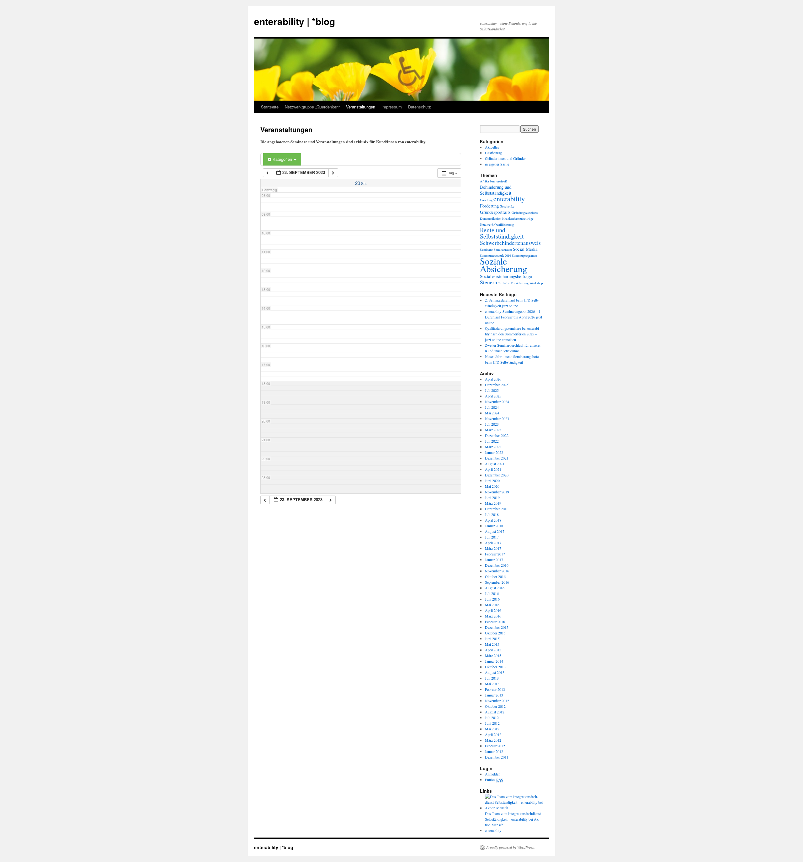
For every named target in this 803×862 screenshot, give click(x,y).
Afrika (484, 181)
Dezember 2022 (496, 435)
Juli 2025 (492, 390)
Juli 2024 (492, 407)
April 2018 (493, 520)
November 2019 (497, 491)
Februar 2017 (495, 553)
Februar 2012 (495, 745)
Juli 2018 (492, 514)
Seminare (486, 249)
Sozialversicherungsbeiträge (506, 276)
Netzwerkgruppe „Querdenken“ (312, 107)
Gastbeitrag (493, 152)
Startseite (270, 107)
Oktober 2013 (495, 666)
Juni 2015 (492, 638)
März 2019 (493, 503)
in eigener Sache (497, 163)
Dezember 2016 (496, 565)
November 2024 (497, 401)
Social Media (525, 249)
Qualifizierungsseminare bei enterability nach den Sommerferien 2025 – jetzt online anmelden (512, 334)
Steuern (488, 282)
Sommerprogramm (524, 255)
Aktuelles (492, 147)
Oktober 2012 (495, 706)
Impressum (391, 107)
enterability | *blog (294, 21)
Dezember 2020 (496, 474)
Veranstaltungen (360, 107)
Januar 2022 (494, 452)
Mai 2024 (492, 412)
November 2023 (497, 418)
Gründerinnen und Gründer (505, 158)
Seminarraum (503, 249)
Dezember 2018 (496, 508)
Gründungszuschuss (525, 212)
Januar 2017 (494, 559)
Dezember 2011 (496, 757)
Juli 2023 (492, 424)
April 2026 (493, 378)
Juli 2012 (492, 717)
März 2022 (493, 446)
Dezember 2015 (496, 627)
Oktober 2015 (495, 632)
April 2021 (493, 469)
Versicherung (520, 283)
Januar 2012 (494, 751)
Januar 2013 (494, 694)
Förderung (489, 205)
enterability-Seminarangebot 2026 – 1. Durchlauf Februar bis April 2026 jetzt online (513, 317)
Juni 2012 (492, 723)
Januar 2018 (494, 525)
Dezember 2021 (496, 457)
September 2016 (497, 582)
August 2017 (494, 531)
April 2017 (493, 542)
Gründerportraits (495, 212)
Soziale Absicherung (503, 265)
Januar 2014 (494, 661)
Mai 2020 (492, 486)
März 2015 (493, 655)
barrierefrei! (498, 181)
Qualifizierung (504, 224)
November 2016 (497, 570)
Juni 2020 (492, 480)
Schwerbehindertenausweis (510, 242)
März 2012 (493, 740)
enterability (509, 198)
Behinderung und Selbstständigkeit (495, 190)
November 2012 (497, 700)
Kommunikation (490, 218)
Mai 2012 (492, 728)
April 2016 (493, 610)
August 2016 (494, 587)
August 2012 (494, 711)
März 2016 (493, 615)
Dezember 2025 (496, 384)
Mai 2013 (492, 683)
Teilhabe (504, 283)
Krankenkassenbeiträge (518, 218)
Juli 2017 (492, 536)
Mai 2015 (492, 644)
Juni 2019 (492, 497)
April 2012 (493, 734)
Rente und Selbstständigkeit (502, 233)
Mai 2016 (492, 604)
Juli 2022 (492, 441)
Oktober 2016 (495, 576)
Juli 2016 (492, 593)
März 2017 (493, 548)
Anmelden (492, 773)
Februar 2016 (495, 621)
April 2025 (493, 395)
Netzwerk (486, 224)
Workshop (536, 283)
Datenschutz (419, 107)
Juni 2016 (492, 599)
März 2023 (493, 429)
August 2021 (494, 463)
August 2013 (494, 672)
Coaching (486, 200)
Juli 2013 (492, 678)
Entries (494, 779)
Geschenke (507, 206)
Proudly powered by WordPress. (510, 847)
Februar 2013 (495, 689)
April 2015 (493, 649)
